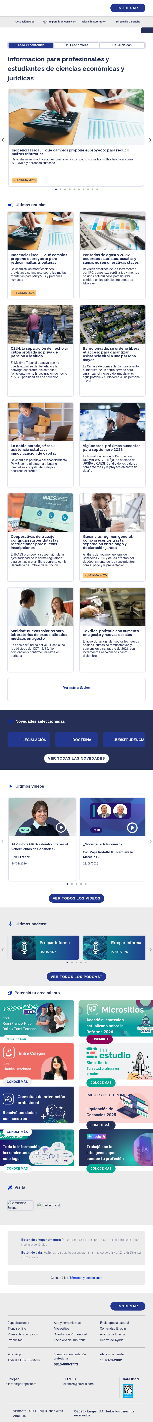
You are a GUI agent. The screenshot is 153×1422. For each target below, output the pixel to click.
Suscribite (99, 1039)
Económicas (76, 45)
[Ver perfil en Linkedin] (26, 1390)
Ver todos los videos (76, 898)
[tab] (56, 189)
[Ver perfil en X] (18, 1390)
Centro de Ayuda (111, 1340)
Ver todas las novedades (76, 758)
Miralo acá (16, 1039)
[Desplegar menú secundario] (92, 8)
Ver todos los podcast (76, 977)
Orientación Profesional (70, 1334)
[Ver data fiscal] (134, 1391)
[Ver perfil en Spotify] (58, 1390)
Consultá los (76, 1278)
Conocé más (17, 1082)
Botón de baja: (32, 1252)
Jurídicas (122, 45)
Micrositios (61, 1328)
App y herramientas (67, 1323)
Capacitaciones (18, 1323)
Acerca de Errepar (112, 1334)
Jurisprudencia (129, 740)
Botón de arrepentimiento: (41, 1240)
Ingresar (128, 8)
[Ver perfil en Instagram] (42, 1390)
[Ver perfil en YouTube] (34, 1390)
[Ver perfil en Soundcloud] (50, 1390)
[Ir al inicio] (23, 1306)
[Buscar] (52, 8)
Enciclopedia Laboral (114, 1323)
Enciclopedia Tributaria (69, 1340)
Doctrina (82, 740)
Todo (31, 45)
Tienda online (17, 1328)
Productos (15, 1340)
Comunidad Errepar (113, 1328)
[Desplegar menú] (10, 8)
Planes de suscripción (23, 1334)
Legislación (34, 740)
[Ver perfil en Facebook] (10, 1390)
